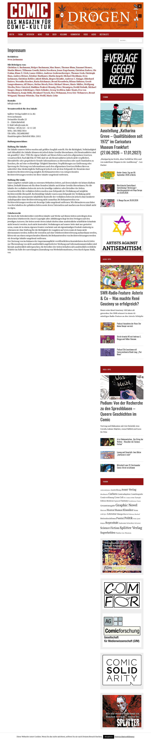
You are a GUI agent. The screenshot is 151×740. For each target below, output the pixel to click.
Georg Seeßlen (57, 90)
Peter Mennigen (64, 87)
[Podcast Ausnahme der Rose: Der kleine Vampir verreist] (107, 328)
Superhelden (107, 532)
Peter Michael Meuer (58, 84)
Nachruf (137, 514)
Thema (20, 34)
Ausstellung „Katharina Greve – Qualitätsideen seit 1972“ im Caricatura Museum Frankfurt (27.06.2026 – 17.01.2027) (121, 141)
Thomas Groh (77, 73)
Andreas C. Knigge (74, 78)
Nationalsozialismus (108, 518)
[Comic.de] (29, 15)
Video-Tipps (107, 369)
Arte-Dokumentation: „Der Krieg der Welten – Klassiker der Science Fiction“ (130, 442)
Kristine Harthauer (38, 76)
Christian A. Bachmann (19, 67)
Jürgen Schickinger (24, 90)
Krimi (136, 510)
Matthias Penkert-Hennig (43, 87)
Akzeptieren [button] (109, 737)
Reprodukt (111, 522)
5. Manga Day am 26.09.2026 (127, 200)
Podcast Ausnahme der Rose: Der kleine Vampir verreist (129, 325)
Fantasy (124, 500)
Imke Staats (71, 90)
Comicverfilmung (107, 497)
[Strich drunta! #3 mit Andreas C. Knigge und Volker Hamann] (107, 341)
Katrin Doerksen (48, 70)
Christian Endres (83, 70)
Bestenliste (104, 34)
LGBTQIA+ (103, 514)
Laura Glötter (36, 73)
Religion (102, 523)
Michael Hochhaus (73, 76)
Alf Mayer (28, 84)
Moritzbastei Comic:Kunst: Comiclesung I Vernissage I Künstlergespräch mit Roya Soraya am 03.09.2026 (129, 189)
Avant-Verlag (128, 489)
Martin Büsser (14, 70)
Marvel (126, 514)
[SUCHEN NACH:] (130, 40)
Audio (93, 34)
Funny (139, 501)
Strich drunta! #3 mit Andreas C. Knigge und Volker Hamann (129, 337)
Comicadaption (123, 494)
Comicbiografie (137, 494)
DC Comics (127, 497)
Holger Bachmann (40, 67)
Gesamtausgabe (107, 505)
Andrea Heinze (20, 76)
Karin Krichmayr (42, 81)
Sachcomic (122, 523)
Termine (105, 97)
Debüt (132, 497)
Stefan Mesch (41, 84)
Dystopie (138, 498)
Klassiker (128, 510)
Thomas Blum (68, 67)
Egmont (117, 501)
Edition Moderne (107, 501)
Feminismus (132, 501)
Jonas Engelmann (65, 70)
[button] (98, 15)
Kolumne (63, 34)
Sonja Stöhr (26, 92)
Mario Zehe (52, 95)
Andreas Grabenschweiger (57, 73)
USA (123, 533)
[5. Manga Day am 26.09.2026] (107, 205)
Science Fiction (109, 528)
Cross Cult (119, 497)
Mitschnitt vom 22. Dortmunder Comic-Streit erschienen (128, 466)
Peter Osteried (23, 87)
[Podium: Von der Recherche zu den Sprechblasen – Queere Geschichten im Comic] (121, 398)
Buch (54, 34)
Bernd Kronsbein (59, 81)
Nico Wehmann (58, 92)
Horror (110, 510)
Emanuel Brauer (84, 67)
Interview (30, 34)
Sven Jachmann (15, 59)
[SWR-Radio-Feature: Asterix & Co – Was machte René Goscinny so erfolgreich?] (121, 287)
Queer (138, 518)
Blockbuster (104, 494)
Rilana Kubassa (76, 81)
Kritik (11, 34)
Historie (103, 510)
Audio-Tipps (107, 259)
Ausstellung (116, 490)
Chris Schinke (42, 90)
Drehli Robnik (80, 87)
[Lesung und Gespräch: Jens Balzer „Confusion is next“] (107, 457)
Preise (134, 518)
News (40, 34)
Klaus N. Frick (22, 73)
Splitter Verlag (131, 527)
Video (86, 34)
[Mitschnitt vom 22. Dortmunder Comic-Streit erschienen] (107, 470)
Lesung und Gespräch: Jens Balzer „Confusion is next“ (129, 453)
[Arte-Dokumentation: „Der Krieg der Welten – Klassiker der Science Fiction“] (107, 444)
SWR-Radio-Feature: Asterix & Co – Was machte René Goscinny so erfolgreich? (121, 298)
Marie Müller (76, 84)
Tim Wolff (40, 95)
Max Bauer (55, 67)
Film (47, 34)
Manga (120, 514)
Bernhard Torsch (41, 92)
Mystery (131, 514)
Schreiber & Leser (134, 523)
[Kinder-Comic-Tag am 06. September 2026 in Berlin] (107, 177)
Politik (128, 518)
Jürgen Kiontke (56, 78)
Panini (120, 518)
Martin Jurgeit (56, 76)
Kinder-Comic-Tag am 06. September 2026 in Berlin (126, 173)
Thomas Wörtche (25, 95)
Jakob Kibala (42, 78)
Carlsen (112, 493)
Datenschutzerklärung (124, 736)
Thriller (119, 533)
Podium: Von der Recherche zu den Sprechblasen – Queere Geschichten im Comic (121, 411)
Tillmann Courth (30, 70)
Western (128, 533)
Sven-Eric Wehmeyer (77, 92)
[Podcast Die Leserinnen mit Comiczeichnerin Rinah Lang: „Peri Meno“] (107, 354)
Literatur (112, 513)
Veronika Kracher (24, 81)
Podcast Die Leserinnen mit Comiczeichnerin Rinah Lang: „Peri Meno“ (129, 352)
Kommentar (75, 34)
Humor (119, 510)
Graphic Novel (126, 505)
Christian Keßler (26, 78)
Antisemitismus (105, 490)
